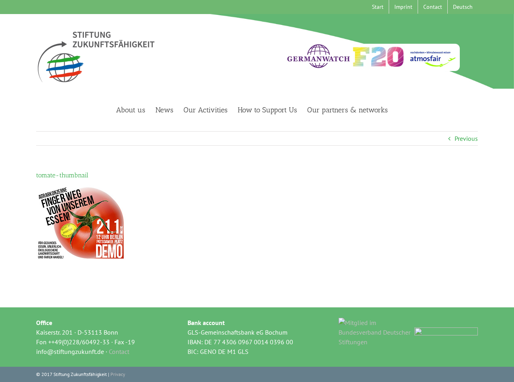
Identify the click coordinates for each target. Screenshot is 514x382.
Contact (119, 351)
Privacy (117, 374)
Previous (466, 138)
